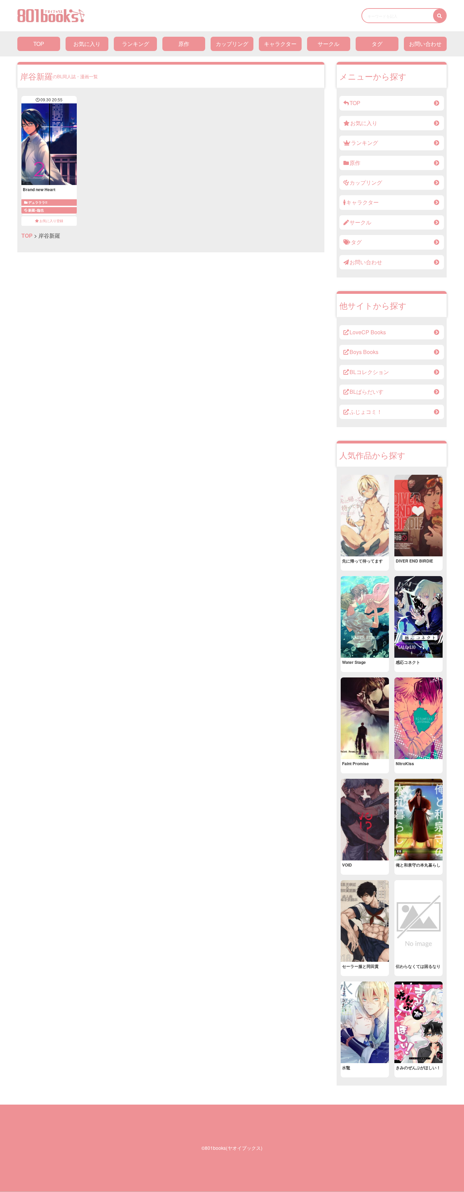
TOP (38, 44)
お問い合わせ (425, 44)
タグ (377, 44)
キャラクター (280, 44)
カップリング (232, 44)
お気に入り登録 (51, 220)
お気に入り (87, 44)
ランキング (135, 44)
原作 (183, 44)
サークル (328, 44)
